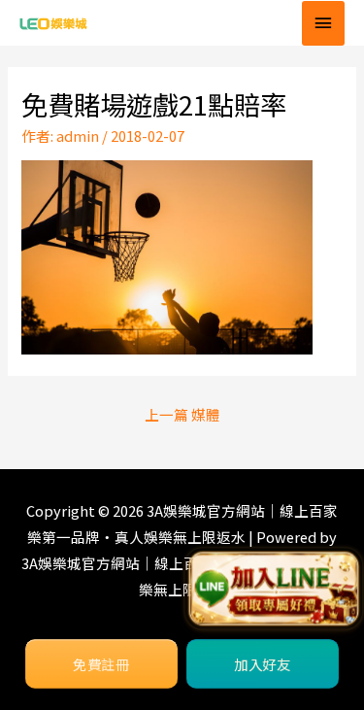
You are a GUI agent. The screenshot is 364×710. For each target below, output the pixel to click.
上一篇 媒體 (182, 414)
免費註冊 (101, 664)
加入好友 (262, 664)
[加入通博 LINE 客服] (273, 589)
